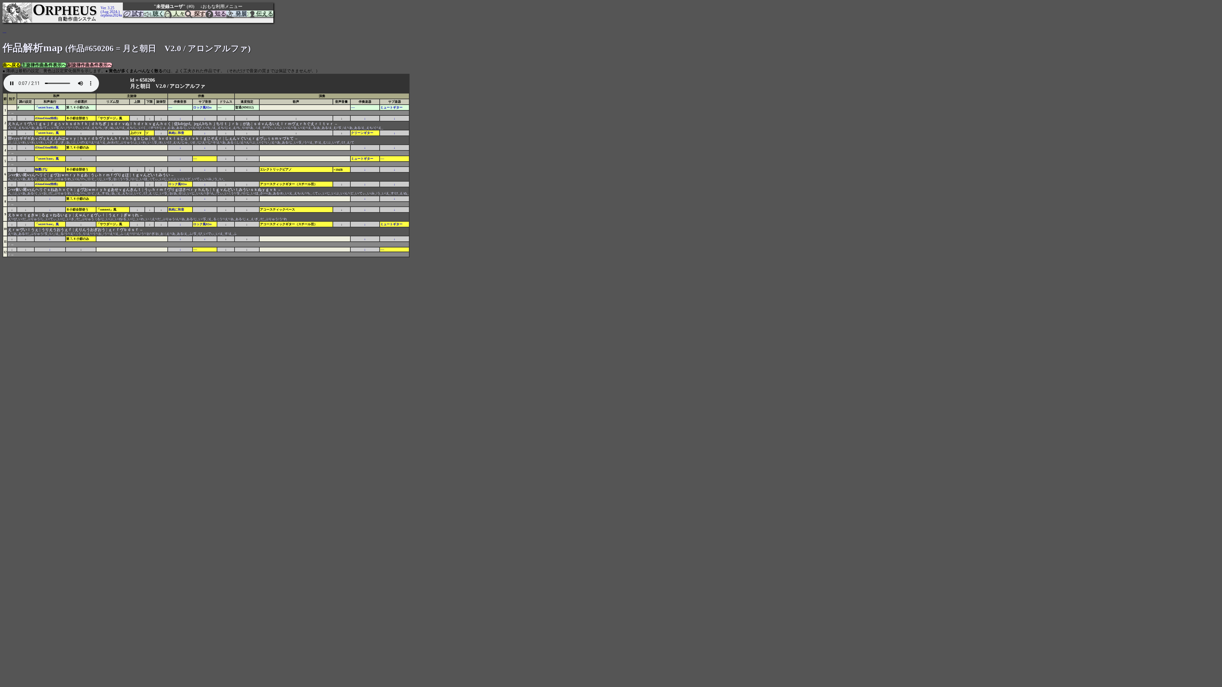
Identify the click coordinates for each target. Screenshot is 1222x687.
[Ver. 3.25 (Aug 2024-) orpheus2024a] (100, 5)
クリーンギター (362, 133)
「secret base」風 (47, 107)
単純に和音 (176, 133)
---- (170, 107)
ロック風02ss (202, 107)
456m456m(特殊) (46, 118)
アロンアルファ (187, 86)
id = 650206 (143, 80)
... (4, 31)
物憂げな (41, 169)
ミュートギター (391, 107)
